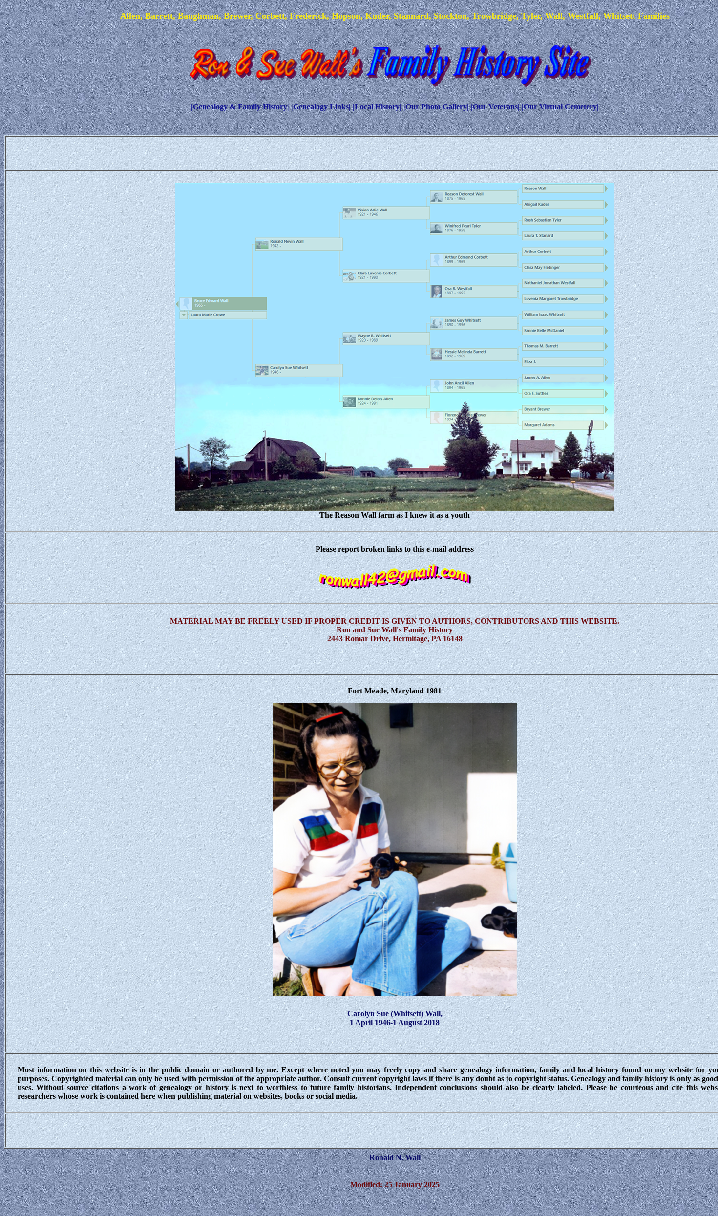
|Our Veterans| (495, 107)
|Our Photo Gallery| (436, 107)
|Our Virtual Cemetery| (560, 107)
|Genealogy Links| (321, 107)
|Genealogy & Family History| (240, 107)
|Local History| (377, 107)
